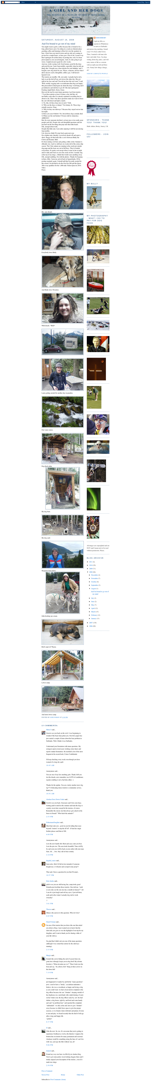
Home (63, 1075)
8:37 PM (49, 1022)
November (94, 578)
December (94, 575)
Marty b (48, 729)
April (93, 608)
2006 (91, 626)
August (93, 588)
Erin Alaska (50, 881)
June (93, 601)
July (92, 598)
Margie (48, 955)
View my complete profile (97, 73)
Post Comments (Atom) (58, 1079)
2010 (91, 565)
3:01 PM (49, 903)
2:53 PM (49, 816)
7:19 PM (49, 972)
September (95, 585)
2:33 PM (49, 949)
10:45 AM (50, 765)
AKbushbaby (101, 38)
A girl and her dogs (76, 10)
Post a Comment (47, 1071)
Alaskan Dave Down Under (55, 799)
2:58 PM (49, 1065)
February (94, 615)
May (93, 605)
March (93, 612)
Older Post (80, 1075)
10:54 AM (50, 793)
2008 (91, 572)
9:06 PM (49, 1045)
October (94, 582)
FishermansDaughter (53, 822)
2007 (91, 623)
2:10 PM (49, 855)
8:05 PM (49, 916)
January (94, 618)
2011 (91, 562)
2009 (91, 568)
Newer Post (45, 1075)
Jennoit (48, 1051)
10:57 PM (50, 875)
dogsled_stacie (51, 860)
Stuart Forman (50, 922)
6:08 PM (49, 834)
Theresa (48, 909)
